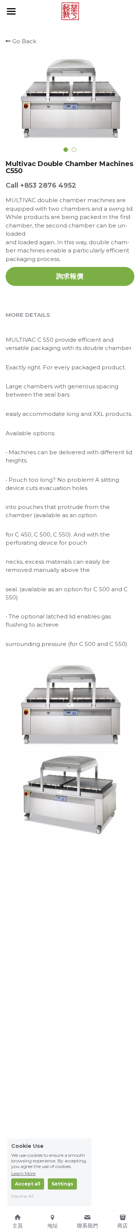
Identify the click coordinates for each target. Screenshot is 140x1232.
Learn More (23, 1173)
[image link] (70, 10)
